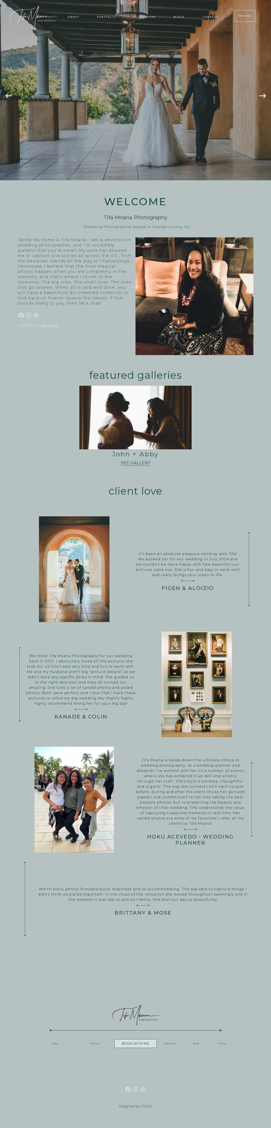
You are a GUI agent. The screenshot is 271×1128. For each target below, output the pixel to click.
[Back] (8, 90)
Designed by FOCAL (135, 1106)
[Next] (262, 90)
